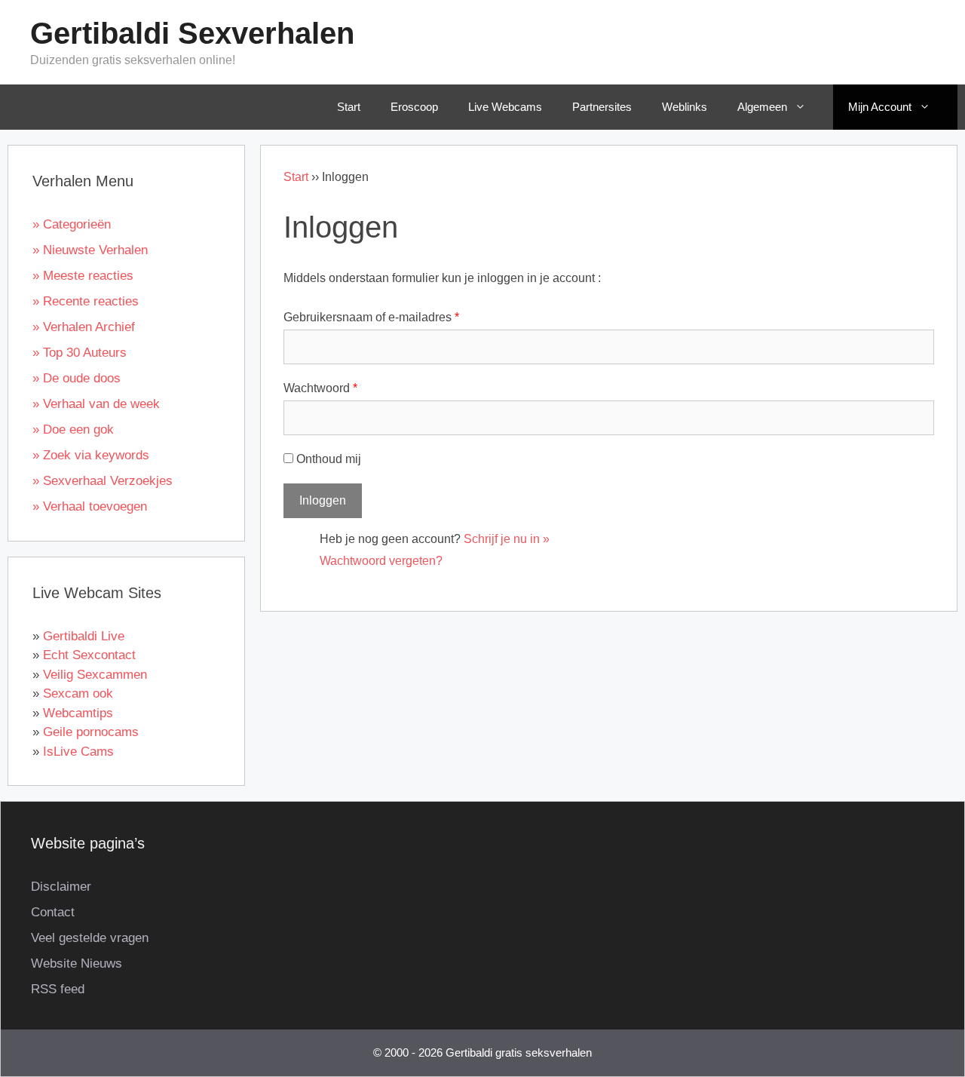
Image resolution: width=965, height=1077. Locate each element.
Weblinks (684, 106)
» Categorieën (71, 224)
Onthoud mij (328, 459)
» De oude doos (76, 378)
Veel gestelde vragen (90, 938)
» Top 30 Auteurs (79, 352)
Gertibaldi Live (83, 636)
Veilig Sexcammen (95, 674)
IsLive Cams (78, 751)
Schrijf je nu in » (507, 538)
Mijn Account (879, 106)
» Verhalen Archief (83, 327)
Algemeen (762, 106)
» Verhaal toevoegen (89, 506)
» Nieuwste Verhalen (90, 250)
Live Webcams (505, 106)
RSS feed (57, 989)
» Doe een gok (73, 429)
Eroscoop (414, 106)
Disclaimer (61, 886)
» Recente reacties (85, 301)
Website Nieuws (76, 963)
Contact (53, 912)
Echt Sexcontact (89, 655)
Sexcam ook (78, 693)
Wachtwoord (320, 388)
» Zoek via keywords (90, 455)
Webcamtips (78, 713)
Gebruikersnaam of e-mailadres (371, 317)
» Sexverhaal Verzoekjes (102, 481)
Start (348, 106)
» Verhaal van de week (96, 404)
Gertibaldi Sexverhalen (192, 33)
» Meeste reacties (82, 275)
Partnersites (602, 106)
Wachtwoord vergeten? (381, 560)
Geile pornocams (91, 732)
